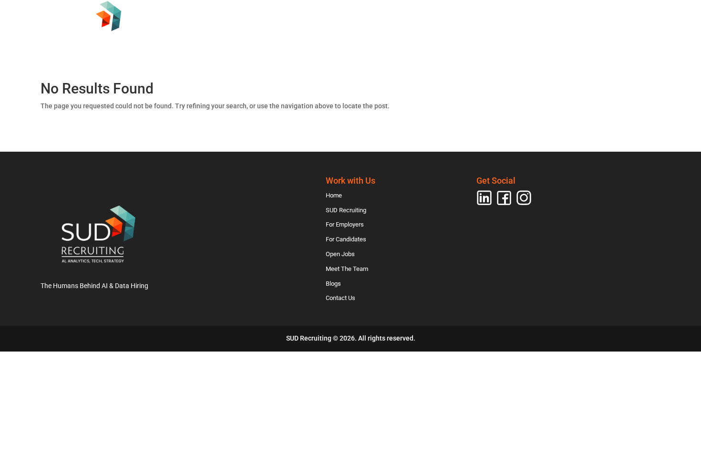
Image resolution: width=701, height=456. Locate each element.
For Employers (329, 45)
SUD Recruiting (257, 45)
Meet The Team (529, 45)
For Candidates (402, 45)
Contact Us (633, 45)
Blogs (583, 45)
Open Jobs (467, 45)
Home (202, 45)
